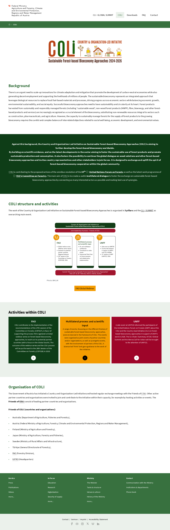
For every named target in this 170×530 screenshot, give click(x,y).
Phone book (131, 492)
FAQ (144, 15)
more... (11, 496)
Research (51, 487)
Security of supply (55, 496)
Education (52, 483)
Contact (154, 15)
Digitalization (53, 492)
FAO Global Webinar (85, 288)
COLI (120, 15)
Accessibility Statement (98, 519)
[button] (33, 340)
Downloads (132, 15)
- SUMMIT (147, 210)
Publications (13, 487)
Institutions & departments (137, 487)
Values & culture (93, 492)
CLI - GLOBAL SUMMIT (103, 15)
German (74, 519)
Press (10, 483)
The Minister (92, 483)
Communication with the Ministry (139, 483)
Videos (11, 492)
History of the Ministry (96, 496)
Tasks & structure (94, 487)
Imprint (83, 519)
